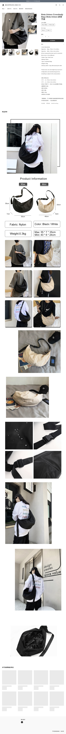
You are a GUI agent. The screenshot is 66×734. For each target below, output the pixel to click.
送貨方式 (9, 8)
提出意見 (62, 731)
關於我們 (21, 8)
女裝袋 (43, 103)
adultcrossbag (55, 103)
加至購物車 (52, 40)
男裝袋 (48, 103)
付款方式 (15, 8)
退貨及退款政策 (28, 8)
